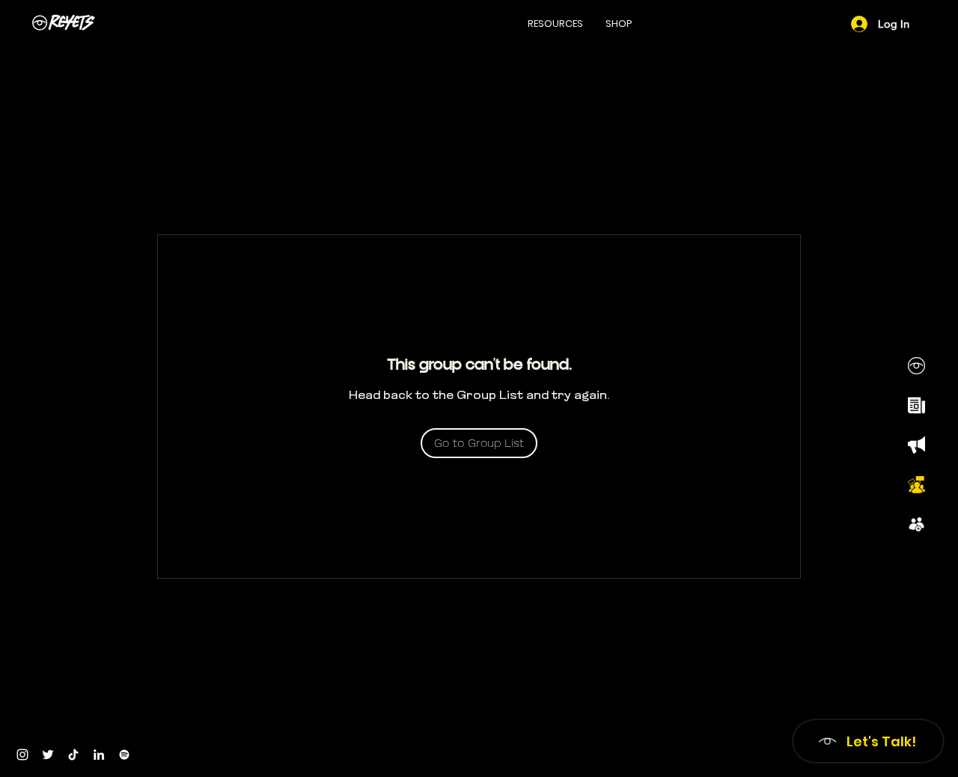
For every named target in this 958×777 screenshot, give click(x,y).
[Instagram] (22, 754)
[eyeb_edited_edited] (916, 365)
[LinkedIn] (98, 754)
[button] (555, 23)
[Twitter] (47, 754)
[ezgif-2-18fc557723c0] (916, 445)
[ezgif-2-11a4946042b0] (916, 405)
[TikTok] (73, 754)
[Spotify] (124, 754)
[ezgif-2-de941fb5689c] (916, 524)
